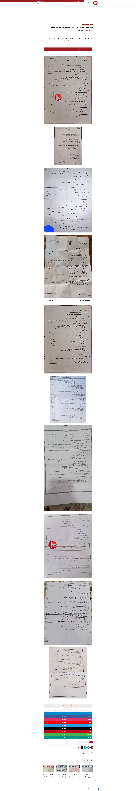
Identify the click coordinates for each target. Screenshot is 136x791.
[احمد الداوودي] (91, 3)
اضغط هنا (64, 713)
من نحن (64, 1)
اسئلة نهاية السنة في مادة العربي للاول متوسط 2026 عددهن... (62, 776)
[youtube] (42, 1)
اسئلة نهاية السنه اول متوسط (87, 24)
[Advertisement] (68, 15)
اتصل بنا (75, 1)
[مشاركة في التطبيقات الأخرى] (79, 747)
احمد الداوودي (88, 30)
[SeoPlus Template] (98, 789)
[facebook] (44, 1)
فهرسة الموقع (80, 1)
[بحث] (38, 4)
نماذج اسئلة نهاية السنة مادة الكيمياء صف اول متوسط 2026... (88, 776)
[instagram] (40, 1)
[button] (88, 747)
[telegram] (38, 1)
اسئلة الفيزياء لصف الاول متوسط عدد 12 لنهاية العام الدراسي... (74, 776)
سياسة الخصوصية (70, 1)
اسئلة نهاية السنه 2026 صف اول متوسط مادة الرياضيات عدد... (48, 776)
